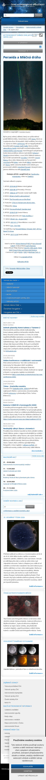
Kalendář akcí (9, 457)
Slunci (8, 165)
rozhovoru (12, 393)
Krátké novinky (10, 318)
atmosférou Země (9, 148)
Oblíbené (10, 284)
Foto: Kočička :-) (27, 216)
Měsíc (29, 162)
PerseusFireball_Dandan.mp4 (20, 209)
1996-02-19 (13, 193)
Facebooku (35, 174)
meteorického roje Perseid (12, 151)
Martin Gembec (8, 325)
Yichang (35, 153)
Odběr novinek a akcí (13, 501)
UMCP (13, 246)
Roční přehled (12, 291)
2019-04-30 (13, 186)
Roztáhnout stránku (35, 35)
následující (22, 51)
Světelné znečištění (11, 710)
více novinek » (37, 451)
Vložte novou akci (38, 456)
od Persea (21, 144)
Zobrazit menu (23, 21)
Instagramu (16, 176)
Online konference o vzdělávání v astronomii (22, 360)
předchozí (23, 43)
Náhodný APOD (23, 262)
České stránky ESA (11, 699)
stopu (33, 139)
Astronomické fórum (12, 726)
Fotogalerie (20, 27)
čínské (5, 155)
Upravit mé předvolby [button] (28, 775)
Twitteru (30, 176)
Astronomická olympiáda (13, 693)
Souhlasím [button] (28, 766)
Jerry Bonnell (37, 244)
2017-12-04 (14, 234)
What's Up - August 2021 (18, 219)
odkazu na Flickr (29, 445)
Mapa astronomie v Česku (14, 723)
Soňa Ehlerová (8, 358)
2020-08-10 (13, 190)
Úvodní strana (8, 27)
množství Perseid (24, 167)
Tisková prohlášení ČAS (13, 686)
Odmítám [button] (28, 771)
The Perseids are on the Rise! (19, 199)
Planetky (8, 740)
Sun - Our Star (15, 226)
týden (16, 162)
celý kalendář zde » (35, 494)
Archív (9, 294)
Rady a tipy (9, 716)
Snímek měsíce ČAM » (12, 305)
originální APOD (26, 257)
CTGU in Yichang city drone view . (23, 203)
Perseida (13, 268)
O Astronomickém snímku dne (18, 298)
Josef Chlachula (30, 246)
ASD (15, 252)
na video (24, 158)
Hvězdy (7, 733)
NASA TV (8, 703)
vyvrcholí (6, 162)
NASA (21, 252)
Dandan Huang (24, 132)
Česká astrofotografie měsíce (17, 593)
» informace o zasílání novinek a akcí (16, 511)
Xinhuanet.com (11, 351)
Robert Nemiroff (21, 244)
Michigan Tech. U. (34, 252)
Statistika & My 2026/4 (21, 388)
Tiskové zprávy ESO (12, 696)
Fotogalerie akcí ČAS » (12, 312)
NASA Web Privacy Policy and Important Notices (25, 249)
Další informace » (36, 586)
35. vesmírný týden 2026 (14, 517)
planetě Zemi (25, 169)
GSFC (25, 252)
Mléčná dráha (20, 268)
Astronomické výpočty (12, 713)
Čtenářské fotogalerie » (13, 309)
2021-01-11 (14, 222)
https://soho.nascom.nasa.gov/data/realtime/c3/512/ (22, 419)
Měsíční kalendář (13, 287)
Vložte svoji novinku (37, 316)
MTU (29, 244)
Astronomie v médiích (12, 720)
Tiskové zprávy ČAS (12, 689)
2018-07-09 (13, 212)
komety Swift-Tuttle (21, 146)
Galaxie (7, 736)
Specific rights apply (31, 248)
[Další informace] (23, 536)
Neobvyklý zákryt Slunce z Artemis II (18, 428)
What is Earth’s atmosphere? (19, 196)
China (15, 206)
